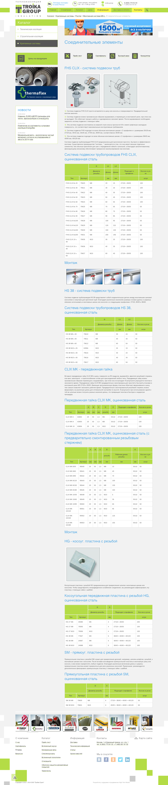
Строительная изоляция (31, 36)
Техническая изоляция (30, 29)
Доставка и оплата (121, 10)
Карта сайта (145, 738)
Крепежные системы (30, 43)
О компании (66, 10)
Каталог (79, 10)
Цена (90, 10)
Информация (103, 10)
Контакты (138, 10)
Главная (52, 10)
